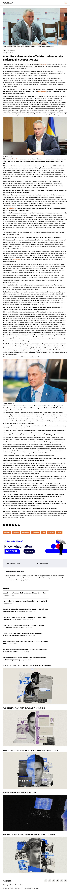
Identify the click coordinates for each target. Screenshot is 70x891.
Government (35, 532)
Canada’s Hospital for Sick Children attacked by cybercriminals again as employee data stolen (25, 610)
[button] (66, 2)
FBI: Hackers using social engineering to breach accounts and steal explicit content (25, 651)
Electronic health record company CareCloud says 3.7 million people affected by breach (24, 618)
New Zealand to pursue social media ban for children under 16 (25, 602)
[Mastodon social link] (57, 880)
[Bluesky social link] (61, 880)
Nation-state (25, 532)
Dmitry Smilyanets (9, 50)
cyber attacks (16, 259)
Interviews (7, 532)
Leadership (51, 532)
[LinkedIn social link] (49, 880)
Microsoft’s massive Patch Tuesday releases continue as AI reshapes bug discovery (24, 659)
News (43, 532)
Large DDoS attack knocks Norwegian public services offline (24, 594)
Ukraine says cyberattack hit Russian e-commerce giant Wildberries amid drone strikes (23, 634)
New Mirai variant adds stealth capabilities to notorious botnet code (25, 643)
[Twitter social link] (45, 880)
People (59, 532)
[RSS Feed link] (65, 880)
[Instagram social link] (53, 880)
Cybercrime (16, 532)
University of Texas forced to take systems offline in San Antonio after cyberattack (23, 626)
